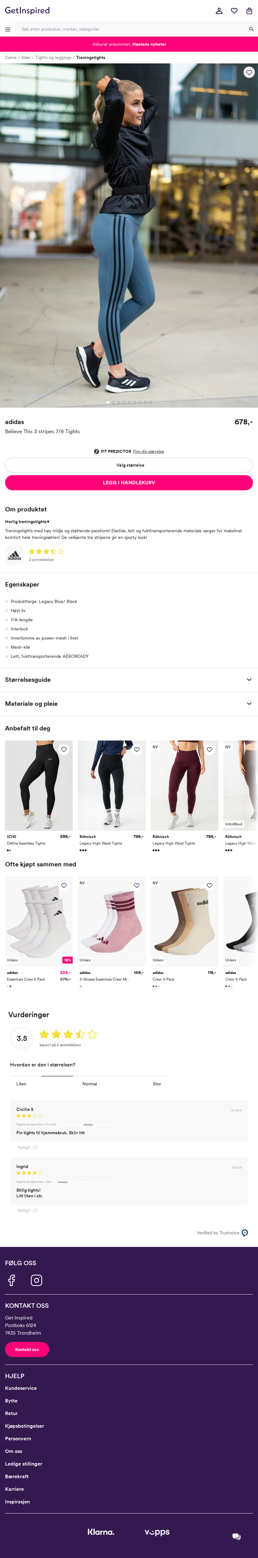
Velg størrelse (130, 465)
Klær (26, 57)
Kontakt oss (27, 1349)
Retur (11, 1413)
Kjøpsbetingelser (24, 1426)
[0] (234, 10)
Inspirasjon (17, 1502)
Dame (11, 57)
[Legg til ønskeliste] (249, 72)
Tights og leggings (53, 57)
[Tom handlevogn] (249, 10)
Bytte (11, 1401)
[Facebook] (11, 1280)
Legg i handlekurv (129, 483)
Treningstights (90, 57)
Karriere (14, 1489)
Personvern (18, 1439)
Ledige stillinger (23, 1464)
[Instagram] (36, 1280)
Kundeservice (21, 1388)
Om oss (13, 1451)
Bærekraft (17, 1476)
